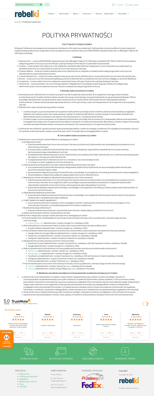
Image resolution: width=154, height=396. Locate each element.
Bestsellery (122, 14)
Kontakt (23, 387)
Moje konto (25, 374)
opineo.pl (32, 266)
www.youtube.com (36, 223)
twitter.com (33, 251)
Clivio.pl (136, 388)
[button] (147, 303)
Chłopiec (51, 14)
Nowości (98, 14)
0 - (119, 5)
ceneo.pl (31, 269)
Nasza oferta (133, 5)
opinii (29, 303)
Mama (75, 14)
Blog (21, 384)
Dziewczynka (64, 14)
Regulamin (24, 379)
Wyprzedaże (109, 14)
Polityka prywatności (29, 376)
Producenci (86, 14)
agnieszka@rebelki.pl (59, 387)
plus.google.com (35, 253)
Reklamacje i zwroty (28, 382)
